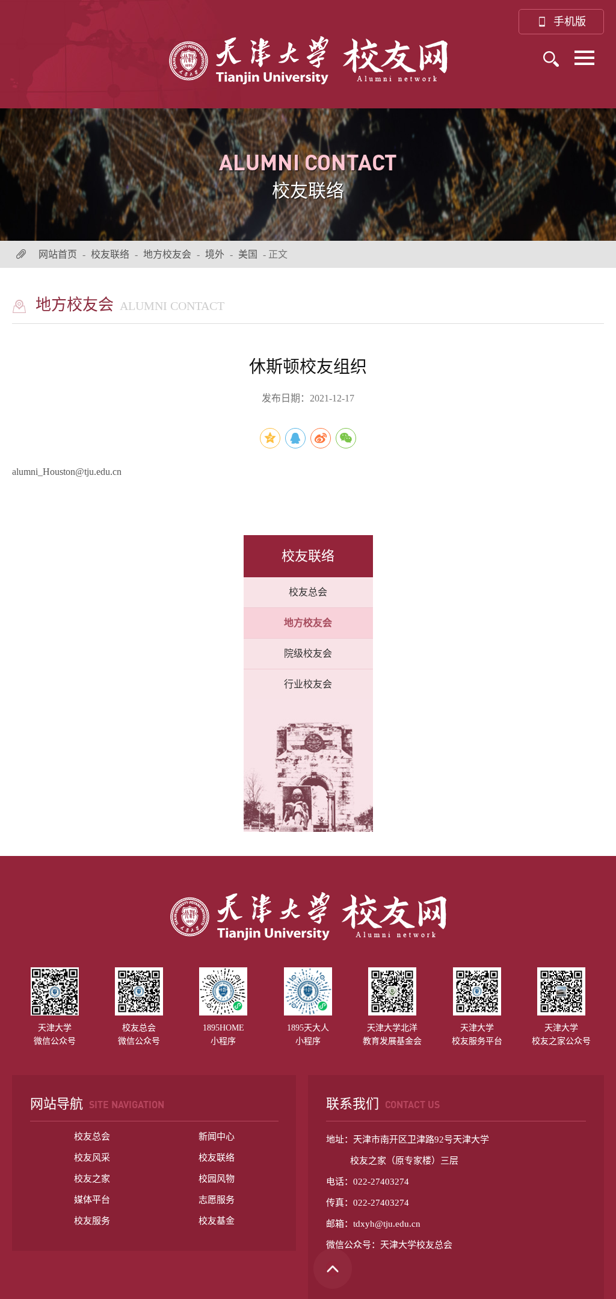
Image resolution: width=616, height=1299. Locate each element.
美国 (247, 254)
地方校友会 (167, 254)
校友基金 (217, 1221)
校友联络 (110, 254)
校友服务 (92, 1221)
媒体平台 (92, 1199)
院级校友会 (308, 653)
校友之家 (92, 1178)
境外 (214, 254)
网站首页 (57, 254)
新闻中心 (217, 1136)
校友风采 (92, 1157)
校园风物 (217, 1178)
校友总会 (308, 592)
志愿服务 (217, 1199)
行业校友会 (308, 684)
